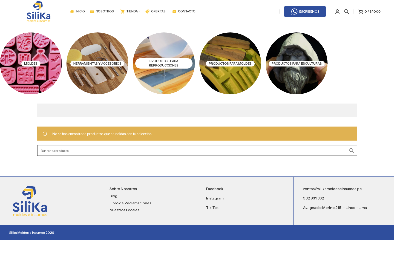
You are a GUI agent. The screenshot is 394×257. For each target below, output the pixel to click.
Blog (113, 195)
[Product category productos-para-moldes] (230, 63)
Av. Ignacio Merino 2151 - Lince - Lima (335, 207)
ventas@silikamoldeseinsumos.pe (332, 188)
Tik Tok (212, 207)
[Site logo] (38, 11)
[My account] (337, 11)
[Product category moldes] (31, 63)
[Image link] (30, 200)
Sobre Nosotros (123, 188)
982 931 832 (313, 198)
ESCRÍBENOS (309, 11)
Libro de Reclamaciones (130, 203)
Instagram (215, 198)
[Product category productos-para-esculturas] (297, 63)
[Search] (346, 11)
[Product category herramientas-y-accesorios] (97, 63)
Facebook (214, 188)
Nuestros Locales (124, 210)
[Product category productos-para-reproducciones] (164, 63)
